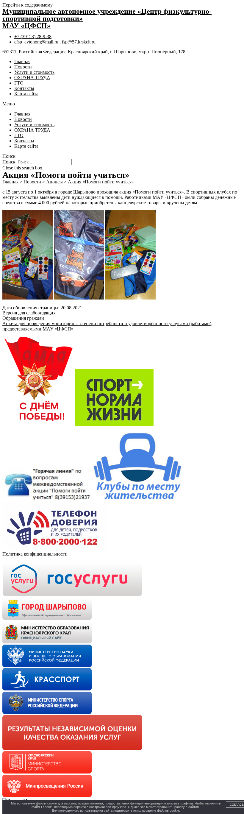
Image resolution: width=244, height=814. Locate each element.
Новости (23, 66)
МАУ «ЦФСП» (26, 25)
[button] (122, 104)
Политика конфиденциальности (35, 553)
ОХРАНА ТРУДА (32, 77)
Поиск (8, 161)
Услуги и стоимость (34, 72)
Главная (22, 61)
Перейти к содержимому (27, 4)
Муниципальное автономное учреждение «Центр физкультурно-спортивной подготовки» (107, 14)
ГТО (19, 82)
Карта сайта (26, 93)
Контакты (24, 88)
